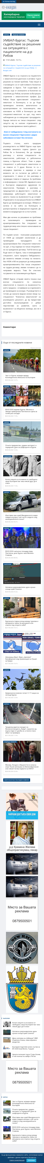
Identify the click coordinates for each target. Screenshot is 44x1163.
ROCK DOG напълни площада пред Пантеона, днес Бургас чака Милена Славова (19, 553)
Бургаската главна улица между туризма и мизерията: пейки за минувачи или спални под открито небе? (21, 623)
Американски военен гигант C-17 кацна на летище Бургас (22, 694)
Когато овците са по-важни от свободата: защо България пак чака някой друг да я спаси (21, 481)
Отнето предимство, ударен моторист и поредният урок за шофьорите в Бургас (21, 446)
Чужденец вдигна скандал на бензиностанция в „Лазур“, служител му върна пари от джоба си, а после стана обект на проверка (21, 730)
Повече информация (17, 1160)
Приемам (31, 1160)
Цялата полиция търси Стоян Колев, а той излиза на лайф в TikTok (26, 1055)
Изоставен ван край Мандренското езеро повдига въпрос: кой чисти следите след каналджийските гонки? (21, 517)
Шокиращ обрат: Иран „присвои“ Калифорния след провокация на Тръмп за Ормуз (21, 659)
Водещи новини (19, 35)
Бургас (6, 35)
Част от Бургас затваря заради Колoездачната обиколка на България (20, 376)
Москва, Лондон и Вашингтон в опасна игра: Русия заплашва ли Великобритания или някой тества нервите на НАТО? (21, 767)
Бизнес (6, 386)
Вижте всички (36, 348)
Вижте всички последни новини (16, 780)
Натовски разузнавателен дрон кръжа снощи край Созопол (20, 588)
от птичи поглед (9, 1)
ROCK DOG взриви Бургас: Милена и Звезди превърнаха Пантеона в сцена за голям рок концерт (21, 411)
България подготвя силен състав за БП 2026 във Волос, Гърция (26, 1048)
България (7, 456)
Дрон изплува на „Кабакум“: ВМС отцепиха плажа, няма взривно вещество (25, 1040)
